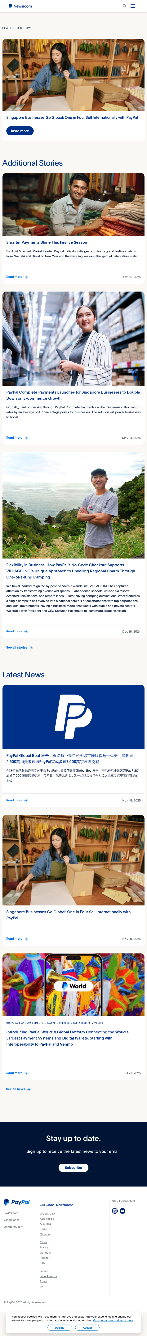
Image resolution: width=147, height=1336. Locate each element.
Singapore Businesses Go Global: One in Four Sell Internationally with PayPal (72, 118)
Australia (45, 1223)
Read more (20, 131)
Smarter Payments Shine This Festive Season (46, 243)
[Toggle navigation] (132, 6)
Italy (42, 1262)
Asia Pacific (47, 1218)
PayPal (51, 1023)
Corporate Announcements (24, 1023)
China (43, 1242)
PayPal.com (11, 1213)
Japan (43, 1271)
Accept (87, 1327)
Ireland (44, 1257)
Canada (45, 1234)
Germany (45, 1252)
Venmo (98, 1023)
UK (41, 1286)
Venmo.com (11, 1219)
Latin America (48, 1276)
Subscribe (73, 1168)
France (44, 1247)
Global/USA (47, 1213)
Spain (43, 1281)
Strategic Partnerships (75, 1023)
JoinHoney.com (13, 1226)
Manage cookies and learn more (113, 1320)
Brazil (43, 1229)
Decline (59, 1327)
